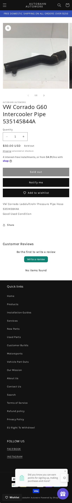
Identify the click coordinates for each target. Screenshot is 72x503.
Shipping (7, 151)
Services (12, 320)
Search (11, 394)
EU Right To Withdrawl (21, 427)
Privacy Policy (15, 419)
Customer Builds (17, 345)
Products (13, 304)
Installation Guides (19, 312)
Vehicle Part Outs (18, 361)
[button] (5, 5)
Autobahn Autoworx (30, 497)
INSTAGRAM (15, 456)
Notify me (36, 182)
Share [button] (10, 225)
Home (11, 296)
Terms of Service (17, 402)
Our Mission (14, 370)
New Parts (13, 328)
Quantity (8, 129)
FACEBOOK (14, 449)
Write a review (36, 259)
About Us (13, 378)
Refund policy (15, 411)
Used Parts (14, 337)
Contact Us (14, 386)
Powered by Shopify (50, 497)
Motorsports (15, 353)
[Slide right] (44, 95)
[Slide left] (28, 95)
